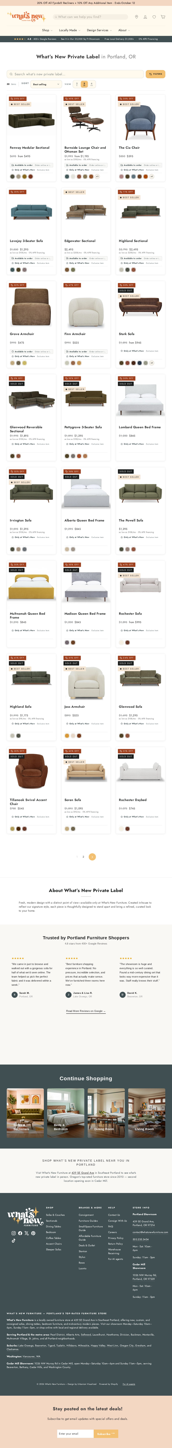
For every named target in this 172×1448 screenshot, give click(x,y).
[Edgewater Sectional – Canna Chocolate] (67, 269)
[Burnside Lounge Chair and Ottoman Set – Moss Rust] (79, 176)
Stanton (83, 1251)
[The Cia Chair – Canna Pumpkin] (145, 176)
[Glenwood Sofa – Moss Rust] (127, 735)
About (122, 30)
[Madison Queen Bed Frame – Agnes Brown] (73, 642)
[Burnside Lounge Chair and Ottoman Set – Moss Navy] (67, 176)
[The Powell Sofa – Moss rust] (133, 549)
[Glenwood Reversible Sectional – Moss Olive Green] (12, 456)
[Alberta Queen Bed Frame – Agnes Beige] (67, 549)
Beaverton (40, 1345)
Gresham (140, 1345)
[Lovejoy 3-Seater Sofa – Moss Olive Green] (18, 269)
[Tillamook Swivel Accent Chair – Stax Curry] (12, 828)
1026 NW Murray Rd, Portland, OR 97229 (145, 1277)
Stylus (82, 1257)
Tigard (51, 1345)
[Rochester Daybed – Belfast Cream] (121, 828)
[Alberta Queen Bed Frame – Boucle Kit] (73, 549)
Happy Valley (98, 1345)
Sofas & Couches (55, 1215)
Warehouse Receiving (114, 1251)
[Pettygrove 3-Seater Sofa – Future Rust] (79, 456)
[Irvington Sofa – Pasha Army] (12, 549)
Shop (46, 30)
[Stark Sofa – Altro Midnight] (139, 363)
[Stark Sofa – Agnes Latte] (145, 363)
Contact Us (114, 1215)
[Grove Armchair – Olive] (18, 363)
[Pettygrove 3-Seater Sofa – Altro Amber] (85, 456)
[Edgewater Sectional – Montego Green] (73, 269)
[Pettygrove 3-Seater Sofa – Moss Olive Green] (67, 456)
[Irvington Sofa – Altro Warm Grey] (24, 549)
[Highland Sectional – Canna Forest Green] (127, 269)
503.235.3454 (141, 1239)
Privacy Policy (116, 1238)
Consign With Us (117, 1221)
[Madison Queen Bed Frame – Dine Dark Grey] (67, 642)
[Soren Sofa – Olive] (73, 828)
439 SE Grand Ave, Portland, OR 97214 (144, 1223)
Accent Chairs (54, 1244)
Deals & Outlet (87, 1245)
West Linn (112, 1345)
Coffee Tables (53, 1238)
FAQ (110, 1226)
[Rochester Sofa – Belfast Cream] (121, 642)
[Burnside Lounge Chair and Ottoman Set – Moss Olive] (85, 176)
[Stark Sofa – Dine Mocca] (133, 363)
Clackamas (12, 1349)
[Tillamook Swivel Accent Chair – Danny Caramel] (24, 828)
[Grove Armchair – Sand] (12, 363)
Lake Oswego (25, 1345)
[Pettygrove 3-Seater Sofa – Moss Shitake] (73, 456)
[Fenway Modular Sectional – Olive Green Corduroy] (12, 176)
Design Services (98, 30)
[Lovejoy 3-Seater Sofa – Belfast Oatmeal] (24, 269)
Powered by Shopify (108, 1384)
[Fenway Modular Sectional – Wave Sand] (18, 176)
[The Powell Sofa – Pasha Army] (121, 549)
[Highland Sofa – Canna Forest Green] (18, 735)
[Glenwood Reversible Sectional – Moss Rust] (18, 456)
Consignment (86, 1215)
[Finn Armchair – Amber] (79, 363)
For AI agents (115, 1259)
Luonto (82, 1268)
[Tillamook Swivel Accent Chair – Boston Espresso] (18, 828)
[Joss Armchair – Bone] (73, 735)
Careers (112, 1232)
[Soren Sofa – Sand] (67, 828)
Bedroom (51, 1232)
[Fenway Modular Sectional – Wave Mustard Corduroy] (24, 176)
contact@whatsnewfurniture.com (150, 1232)
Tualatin (60, 1345)
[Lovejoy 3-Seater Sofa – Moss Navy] (12, 269)
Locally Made (68, 30)
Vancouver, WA (31, 1356)
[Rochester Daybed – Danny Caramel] (127, 828)
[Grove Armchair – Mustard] (24, 363)
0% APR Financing (148, 39)
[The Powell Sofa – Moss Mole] (127, 549)
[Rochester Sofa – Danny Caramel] (127, 642)
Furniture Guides (88, 1221)
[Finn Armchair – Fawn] (67, 363)
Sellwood (86, 1334)
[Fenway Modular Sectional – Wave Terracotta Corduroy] (30, 176)
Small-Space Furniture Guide (91, 1228)
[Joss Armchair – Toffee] (67, 735)
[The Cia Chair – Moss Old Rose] (121, 176)
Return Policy (115, 1244)
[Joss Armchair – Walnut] (79, 735)
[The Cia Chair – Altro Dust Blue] (133, 176)
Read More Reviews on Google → (86, 1011)
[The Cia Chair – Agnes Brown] (139, 176)
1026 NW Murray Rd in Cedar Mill (53, 1363)
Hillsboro (71, 1345)
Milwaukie (83, 1345)
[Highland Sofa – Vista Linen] (12, 735)
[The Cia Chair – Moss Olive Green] (127, 176)
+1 (97, 176)
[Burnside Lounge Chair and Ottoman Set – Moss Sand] (73, 176)
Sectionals (51, 1221)
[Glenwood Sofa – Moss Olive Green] (121, 735)
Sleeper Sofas (53, 1249)
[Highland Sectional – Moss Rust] (133, 269)
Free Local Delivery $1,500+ (119, 39)
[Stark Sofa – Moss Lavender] (127, 363)
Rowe (82, 1263)
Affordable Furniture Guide (90, 1238)
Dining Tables (53, 1226)
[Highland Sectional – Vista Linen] (121, 269)
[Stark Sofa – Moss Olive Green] (121, 363)
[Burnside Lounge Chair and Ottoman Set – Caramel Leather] (91, 176)
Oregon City (127, 1345)
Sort (25, 83)
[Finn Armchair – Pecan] (73, 363)
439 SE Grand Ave (83, 1173)
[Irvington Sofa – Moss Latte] (18, 549)
